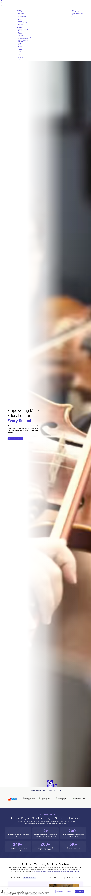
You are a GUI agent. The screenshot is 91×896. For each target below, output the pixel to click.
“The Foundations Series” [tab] (73, 877)
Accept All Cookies (79, 891)
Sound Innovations (22, 16)
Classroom (20, 21)
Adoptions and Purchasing (24, 37)
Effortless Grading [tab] (59, 877)
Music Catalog (21, 11)
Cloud (2, 0)
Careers (20, 49)
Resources (19, 27)
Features (19, 10)
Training (20, 45)
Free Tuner (20, 35)
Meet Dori (20, 24)
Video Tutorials (21, 41)
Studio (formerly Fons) (77, 13)
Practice (20, 19)
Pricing (18, 59)
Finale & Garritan (76, 15)
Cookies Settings (59, 891)
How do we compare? (23, 26)
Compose (20, 18)
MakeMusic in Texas (23, 38)
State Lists (20, 30)
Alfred (19, 52)
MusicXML (20, 57)
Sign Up (73, 16)
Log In (72, 10)
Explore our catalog (23, 29)
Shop (2, 7)
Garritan (20, 56)
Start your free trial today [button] (15, 439)
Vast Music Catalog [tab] (16, 877)
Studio (2, 4)
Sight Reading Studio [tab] (29, 877)
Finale (19, 51)
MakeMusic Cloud (76, 11)
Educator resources (23, 40)
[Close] (88, 891)
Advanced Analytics (23, 22)
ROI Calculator (21, 33)
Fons (19, 54)
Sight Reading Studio (23, 13)
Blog (19, 32)
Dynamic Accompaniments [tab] (44, 877)
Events (19, 43)
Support (20, 46)
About (18, 48)
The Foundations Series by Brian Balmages (28, 15)
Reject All (69, 891)
